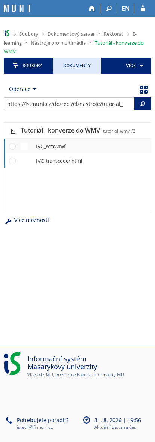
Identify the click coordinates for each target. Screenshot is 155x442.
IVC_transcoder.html (59, 160)
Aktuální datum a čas (115, 427)
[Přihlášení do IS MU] (142, 9)
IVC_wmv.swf (50, 146)
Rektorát (113, 33)
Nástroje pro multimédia (58, 42)
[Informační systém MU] (7, 33)
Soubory (28, 33)
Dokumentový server (71, 33)
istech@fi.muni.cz (35, 427)
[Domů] (92, 9)
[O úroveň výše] (12, 130)
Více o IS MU (40, 374)
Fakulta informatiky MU (100, 374)
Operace (19, 88)
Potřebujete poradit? (42, 420)
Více (131, 65)
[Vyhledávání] (108, 9)
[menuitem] (133, 66)
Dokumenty (77, 65)
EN (126, 8)
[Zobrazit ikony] (143, 89)
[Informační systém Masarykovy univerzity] (17, 8)
